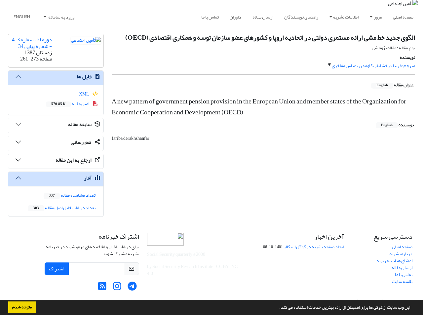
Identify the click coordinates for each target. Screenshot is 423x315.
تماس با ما (210, 17)
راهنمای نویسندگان (301, 17)
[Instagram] (117, 288)
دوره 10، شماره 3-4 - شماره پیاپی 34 (32, 43)
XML (84, 94)
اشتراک (56, 269)
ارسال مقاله (262, 17)
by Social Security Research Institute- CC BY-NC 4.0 (192, 270)
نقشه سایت (402, 281)
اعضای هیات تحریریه (394, 260)
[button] (278, 308)
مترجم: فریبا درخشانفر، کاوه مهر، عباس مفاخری (373, 65)
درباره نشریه (400, 253)
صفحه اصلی (403, 17)
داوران (235, 17)
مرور (378, 17)
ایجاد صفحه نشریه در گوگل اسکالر (314, 246)
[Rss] (102, 288)
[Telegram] (132, 288)
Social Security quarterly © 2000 (176, 254)
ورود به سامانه (61, 17)
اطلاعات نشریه (346, 17)
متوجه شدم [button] (22, 307)
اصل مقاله (70, 103)
